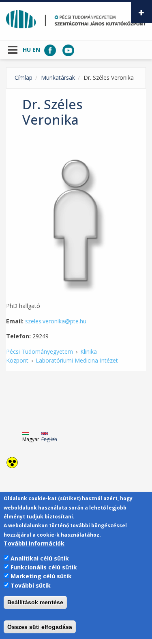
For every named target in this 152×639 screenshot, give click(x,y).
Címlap (23, 77)
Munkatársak (58, 77)
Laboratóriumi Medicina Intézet (77, 360)
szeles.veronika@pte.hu (55, 321)
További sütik (31, 585)
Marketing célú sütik (41, 576)
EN (36, 49)
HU (27, 49)
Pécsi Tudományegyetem (39, 351)
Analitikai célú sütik (40, 558)
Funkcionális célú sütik (44, 567)
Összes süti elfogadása (39, 627)
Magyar (30, 439)
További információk (34, 543)
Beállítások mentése (35, 602)
